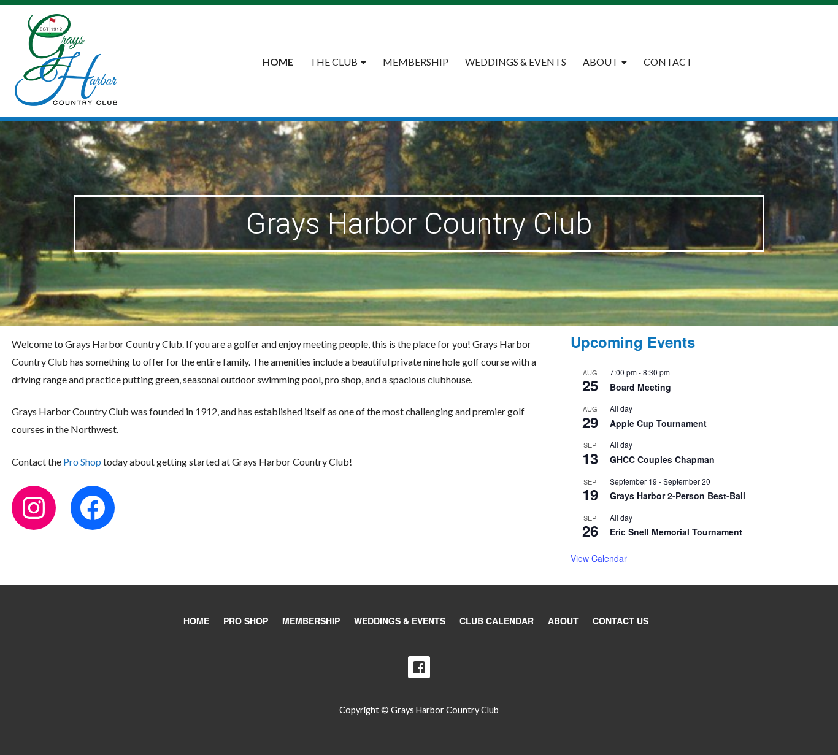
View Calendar (599, 558)
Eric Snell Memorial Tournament (676, 532)
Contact (668, 61)
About (600, 61)
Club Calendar (496, 621)
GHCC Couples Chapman (662, 459)
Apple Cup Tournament (658, 423)
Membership (415, 61)
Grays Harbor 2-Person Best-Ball (677, 495)
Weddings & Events (515, 61)
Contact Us (620, 621)
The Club (334, 61)
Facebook (419, 667)
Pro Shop (82, 461)
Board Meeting (640, 387)
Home (278, 61)
